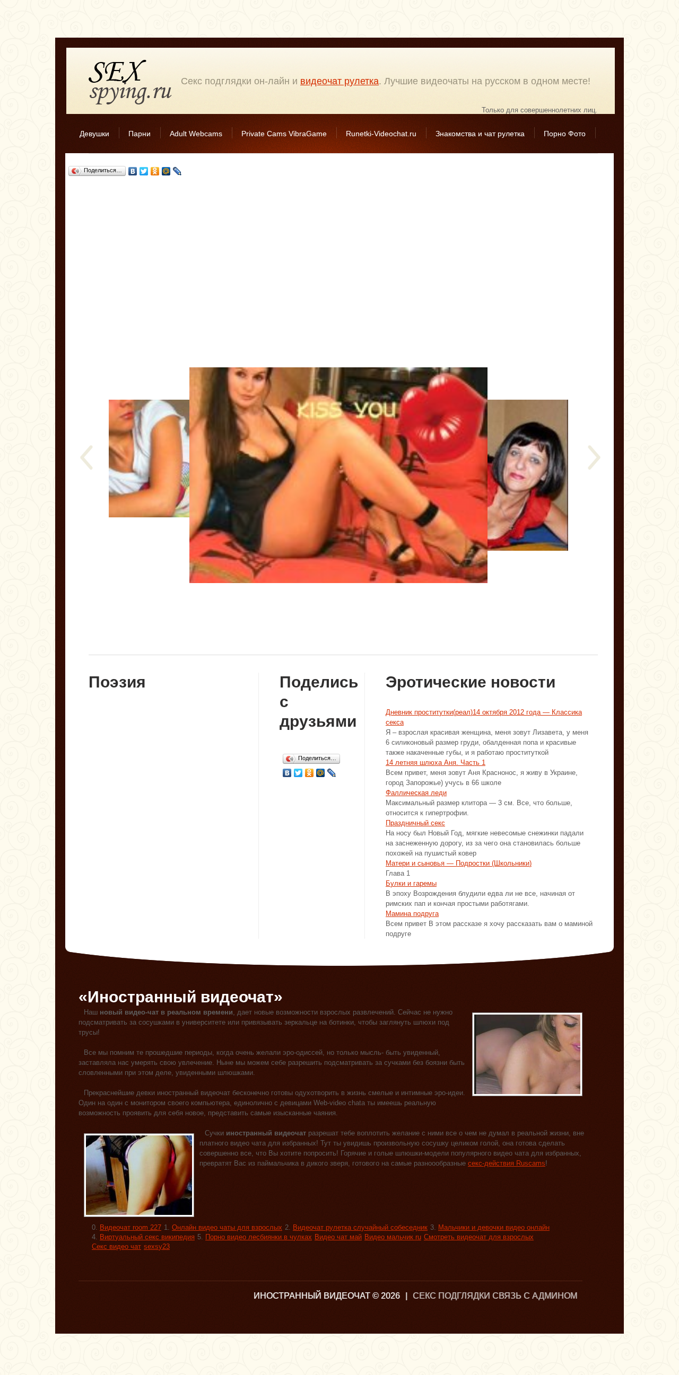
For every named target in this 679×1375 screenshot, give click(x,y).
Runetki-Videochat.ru (381, 133)
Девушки (94, 133)
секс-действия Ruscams (506, 1163)
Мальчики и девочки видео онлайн (494, 1227)
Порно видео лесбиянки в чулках (258, 1237)
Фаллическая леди (416, 793)
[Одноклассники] (155, 171)
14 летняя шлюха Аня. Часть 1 (435, 762)
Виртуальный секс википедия (147, 1237)
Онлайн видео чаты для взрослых (227, 1227)
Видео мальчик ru (392, 1237)
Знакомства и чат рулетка (480, 133)
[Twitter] (144, 171)
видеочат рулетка (339, 81)
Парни (139, 133)
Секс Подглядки (130, 82)
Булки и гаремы (411, 883)
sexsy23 (157, 1246)
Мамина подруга (412, 914)
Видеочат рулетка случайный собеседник (360, 1227)
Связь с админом (534, 1295)
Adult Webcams (196, 133)
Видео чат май (338, 1237)
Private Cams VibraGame (284, 133)
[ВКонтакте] (132, 171)
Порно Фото (565, 133)
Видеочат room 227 (130, 1227)
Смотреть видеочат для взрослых (479, 1237)
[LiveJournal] (177, 171)
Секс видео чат (116, 1246)
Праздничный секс (415, 823)
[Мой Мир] (166, 171)
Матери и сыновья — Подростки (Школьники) (459, 863)
